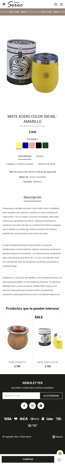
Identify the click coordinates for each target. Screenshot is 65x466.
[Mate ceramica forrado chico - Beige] (17, 336)
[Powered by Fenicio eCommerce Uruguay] (57, 436)
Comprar (28, 459)
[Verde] (45, 145)
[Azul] (25, 145)
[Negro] (39, 145)
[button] (56, 4)
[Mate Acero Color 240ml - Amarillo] (47, 336)
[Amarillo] (19, 145)
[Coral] (32, 145)
